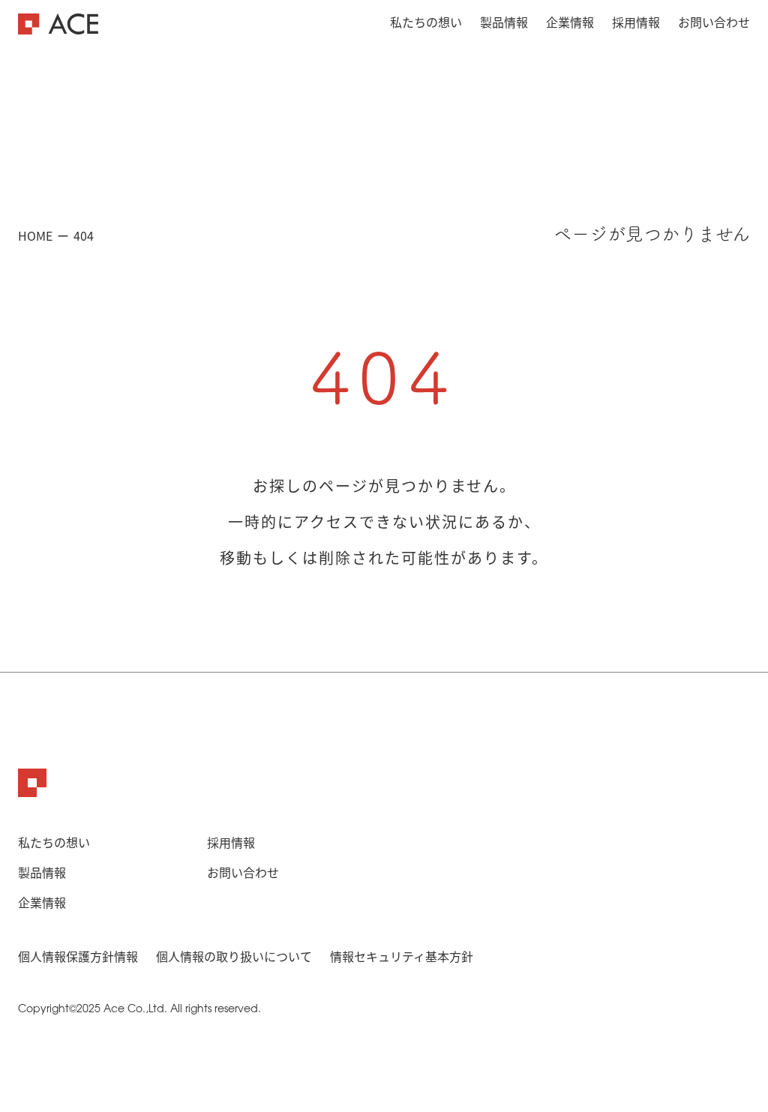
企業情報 (570, 22)
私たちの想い (426, 22)
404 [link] (84, 235)
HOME (35, 235)
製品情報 (504, 22)
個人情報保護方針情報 (78, 956)
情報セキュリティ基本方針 (401, 956)
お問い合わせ (714, 22)
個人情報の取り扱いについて (234, 956)
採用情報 (636, 22)
